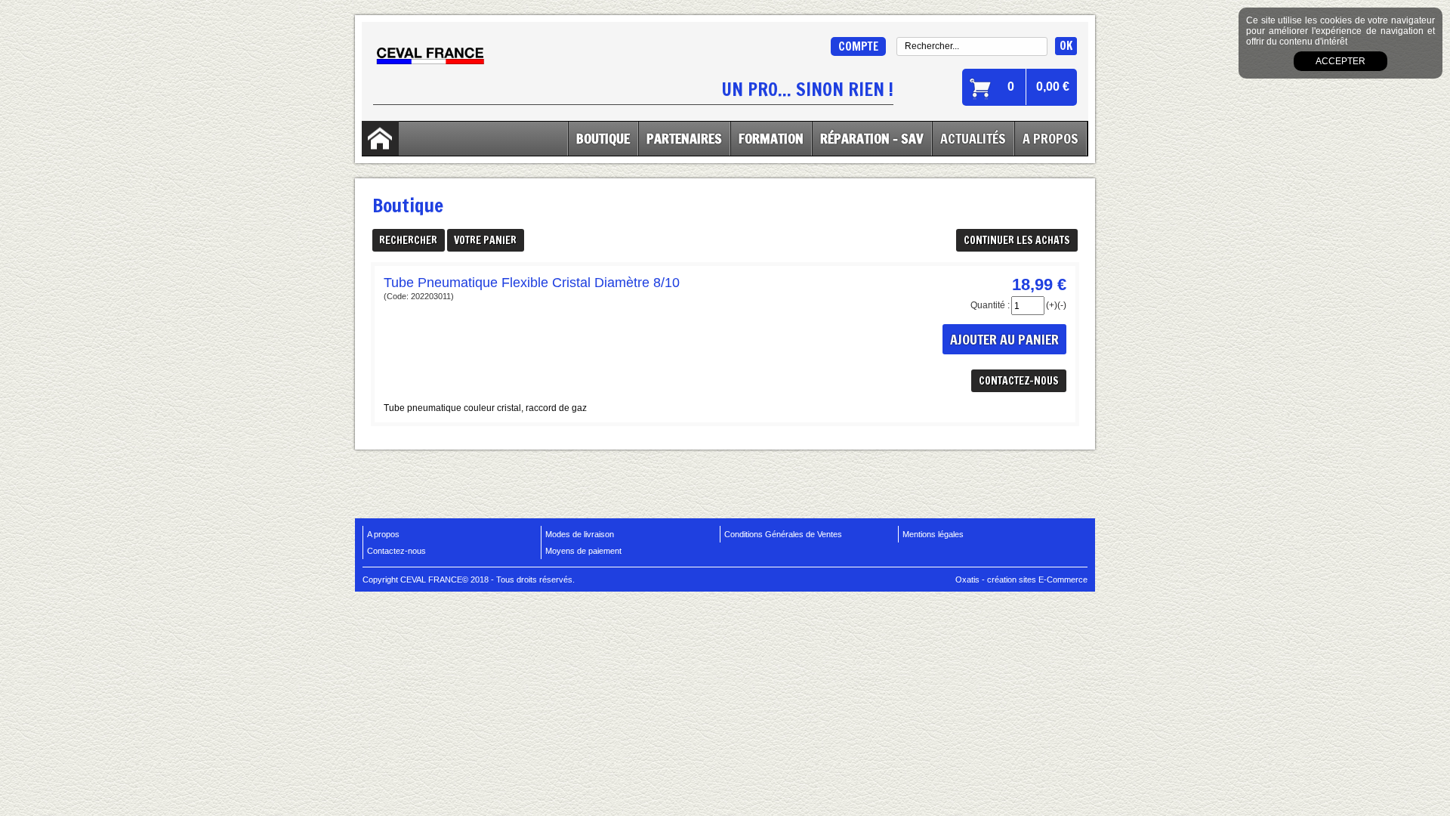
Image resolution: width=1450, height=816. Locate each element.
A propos (383, 534)
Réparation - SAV (872, 138)
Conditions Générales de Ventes (783, 534)
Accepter (1340, 61)
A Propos (1050, 138)
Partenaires (684, 138)
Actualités (973, 138)
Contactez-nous (396, 550)
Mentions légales (933, 534)
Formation (771, 138)
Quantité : (990, 305)
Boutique (603, 138)
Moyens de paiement (583, 550)
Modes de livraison (579, 534)
